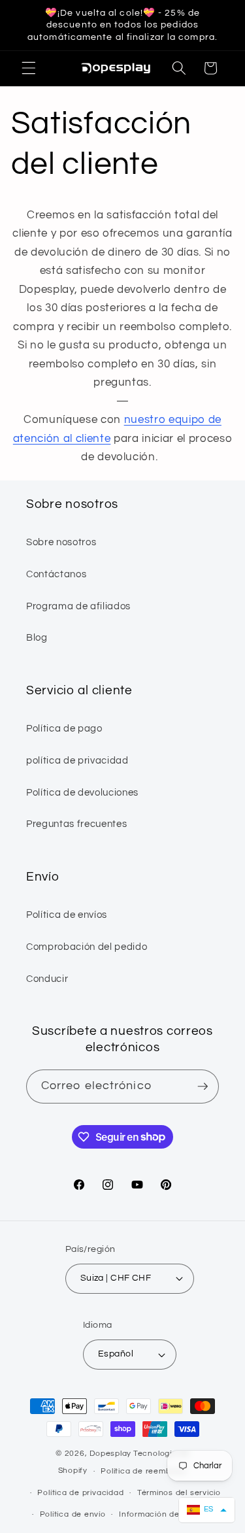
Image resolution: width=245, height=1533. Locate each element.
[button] (28, 68)
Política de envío (73, 1514)
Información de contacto (169, 1514)
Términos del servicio (179, 1493)
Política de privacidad (80, 1493)
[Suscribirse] (202, 1086)
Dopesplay (110, 1453)
